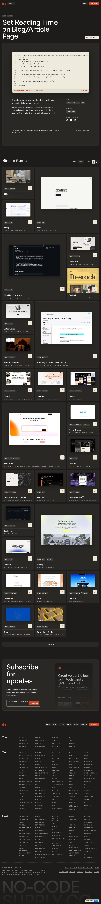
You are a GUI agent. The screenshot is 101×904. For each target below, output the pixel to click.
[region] (50, 70)
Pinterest (88, 872)
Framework (78, 425)
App (43, 222)
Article (44, 357)
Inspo (6, 189)
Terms (97, 868)
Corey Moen (71, 111)
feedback (15, 133)
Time (83, 102)
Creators (84, 725)
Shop (76, 725)
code (54, 725)
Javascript (71, 102)
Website (12, 189)
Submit (85, 3)
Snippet (10, 16)
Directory (78, 391)
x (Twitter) (63, 872)
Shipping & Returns (85, 868)
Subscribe (94, 3)
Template (87, 425)
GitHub (40, 90)
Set (78, 102)
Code (4, 16)
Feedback (73, 868)
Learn (39, 357)
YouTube (72, 872)
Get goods (18, 701)
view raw (84, 90)
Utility (77, 256)
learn (62, 725)
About (67, 868)
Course (77, 492)
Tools (39, 222)
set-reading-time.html (21, 90)
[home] (4, 3)
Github (96, 872)
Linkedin (80, 872)
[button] (11, 3)
